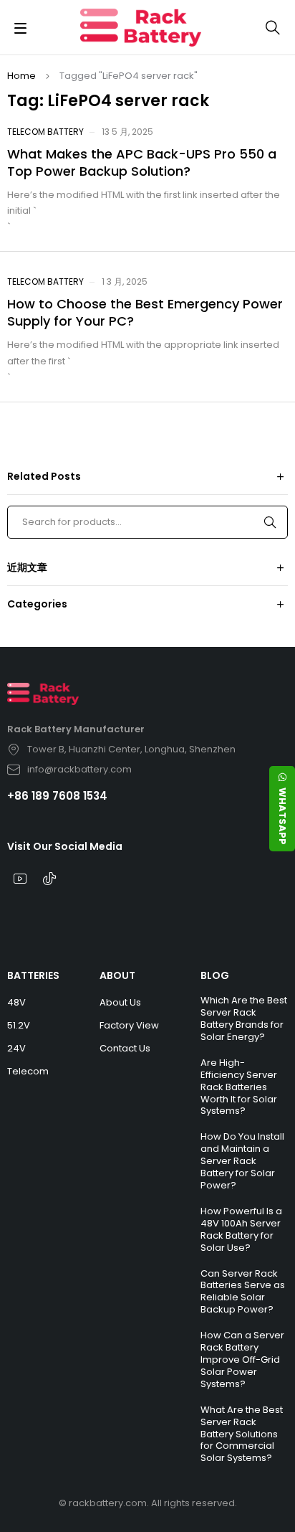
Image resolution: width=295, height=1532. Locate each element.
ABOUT (117, 975)
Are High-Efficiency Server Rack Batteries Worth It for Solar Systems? (238, 1087)
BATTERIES (33, 975)
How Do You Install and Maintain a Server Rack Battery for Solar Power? (242, 1161)
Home (21, 75)
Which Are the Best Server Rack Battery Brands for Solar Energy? (243, 1018)
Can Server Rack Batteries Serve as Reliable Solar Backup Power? (242, 1292)
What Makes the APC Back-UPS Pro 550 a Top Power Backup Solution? (141, 162)
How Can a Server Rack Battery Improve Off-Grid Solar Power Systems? (242, 1359)
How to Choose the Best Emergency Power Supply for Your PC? (145, 312)
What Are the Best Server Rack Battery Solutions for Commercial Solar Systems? (241, 1434)
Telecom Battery (45, 132)
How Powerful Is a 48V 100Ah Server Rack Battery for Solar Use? (241, 1229)
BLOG (214, 975)
